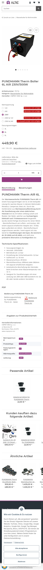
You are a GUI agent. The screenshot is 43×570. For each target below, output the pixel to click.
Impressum (8, 542)
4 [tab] (22, 69)
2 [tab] (18, 69)
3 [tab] (20, 69)
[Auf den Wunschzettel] (36, 30)
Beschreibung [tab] (8, 188)
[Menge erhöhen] (38, 173)
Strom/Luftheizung (25, 353)
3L (5, 129)
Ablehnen (21, 561)
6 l (20, 348)
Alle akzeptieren (21, 548)
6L (5, 132)
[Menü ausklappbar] (3, 1)
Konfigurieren (21, 555)
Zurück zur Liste (8, 17)
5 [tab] (25, 69)
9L (5, 135)
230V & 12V (23, 118)
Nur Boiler (22, 343)
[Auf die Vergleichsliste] (30, 30)
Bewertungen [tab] (25, 188)
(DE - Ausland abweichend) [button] (11, 163)
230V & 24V (23, 121)
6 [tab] (27, 69)
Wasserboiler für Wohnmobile (21, 93)
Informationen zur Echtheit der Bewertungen (21, 567)
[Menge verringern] (4, 173)
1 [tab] (16, 69)
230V (6, 115)
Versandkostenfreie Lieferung (25, 148)
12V (23, 108)
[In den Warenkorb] (4, 24)
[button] (30, 2)
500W (21, 358)
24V (23, 111)
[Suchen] (38, 8)
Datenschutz (19, 542)
